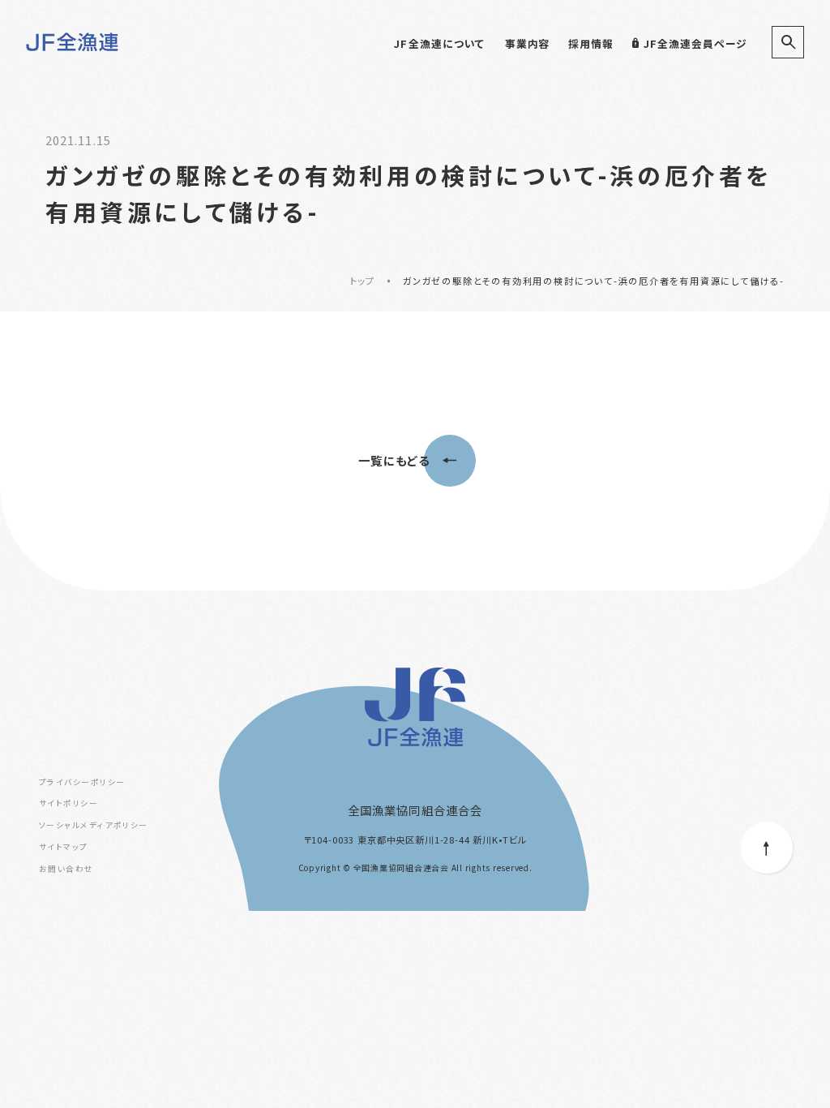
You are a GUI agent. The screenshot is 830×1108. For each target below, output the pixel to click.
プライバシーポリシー (82, 782)
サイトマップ (63, 846)
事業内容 (527, 43)
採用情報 (591, 43)
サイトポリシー (68, 803)
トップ (362, 280)
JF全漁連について (439, 43)
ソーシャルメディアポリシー (93, 825)
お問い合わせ (66, 868)
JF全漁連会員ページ (695, 43)
